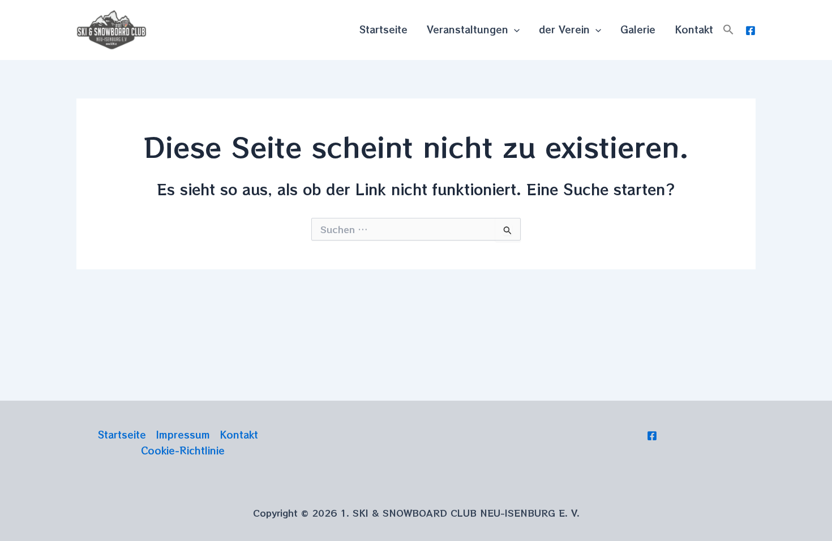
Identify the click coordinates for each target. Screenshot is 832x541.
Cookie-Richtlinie (183, 450)
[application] (514, 29)
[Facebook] (750, 30)
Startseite (383, 29)
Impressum (183, 434)
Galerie (637, 29)
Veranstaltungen (467, 29)
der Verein (564, 29)
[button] (728, 30)
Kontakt (694, 29)
